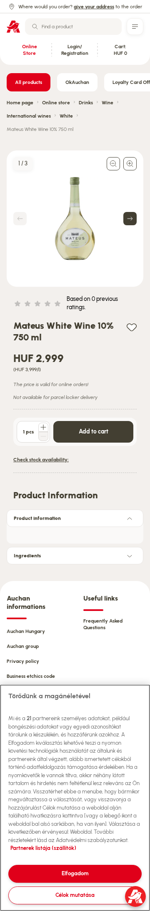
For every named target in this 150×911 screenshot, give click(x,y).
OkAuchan (77, 82)
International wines (29, 116)
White (66, 116)
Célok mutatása (75, 895)
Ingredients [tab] (27, 556)
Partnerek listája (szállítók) (43, 848)
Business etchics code (31, 676)
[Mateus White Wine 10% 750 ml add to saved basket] (132, 327)
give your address (94, 7)
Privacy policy (23, 661)
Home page (20, 103)
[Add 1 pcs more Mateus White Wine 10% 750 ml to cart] (43, 427)
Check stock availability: (41, 460)
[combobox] (73, 26)
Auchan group (23, 646)
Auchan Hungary (26, 631)
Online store (56, 103)
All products (28, 82)
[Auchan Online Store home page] (13, 26)
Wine (107, 103)
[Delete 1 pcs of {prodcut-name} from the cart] (43, 436)
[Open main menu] (135, 26)
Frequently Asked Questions (102, 624)
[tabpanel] (75, 533)
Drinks (86, 103)
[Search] (35, 26)
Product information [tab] (37, 518)
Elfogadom (75, 873)
